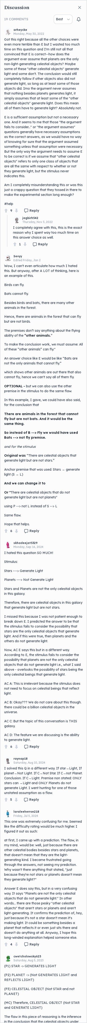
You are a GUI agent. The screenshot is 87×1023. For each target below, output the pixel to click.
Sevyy (17, 256)
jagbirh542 (30, 218)
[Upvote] (6, 210)
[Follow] (78, 19)
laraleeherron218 (26, 811)
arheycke (20, 30)
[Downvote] (16, 210)
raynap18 (20, 758)
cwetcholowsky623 (27, 956)
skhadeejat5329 (25, 543)
